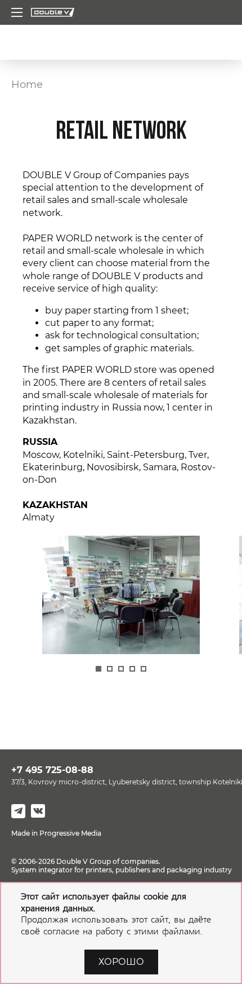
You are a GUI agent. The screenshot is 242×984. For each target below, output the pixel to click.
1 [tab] (98, 669)
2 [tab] (110, 669)
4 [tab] (132, 669)
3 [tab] (121, 669)
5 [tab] (143, 669)
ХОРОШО (121, 961)
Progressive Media (70, 833)
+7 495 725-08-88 (52, 770)
